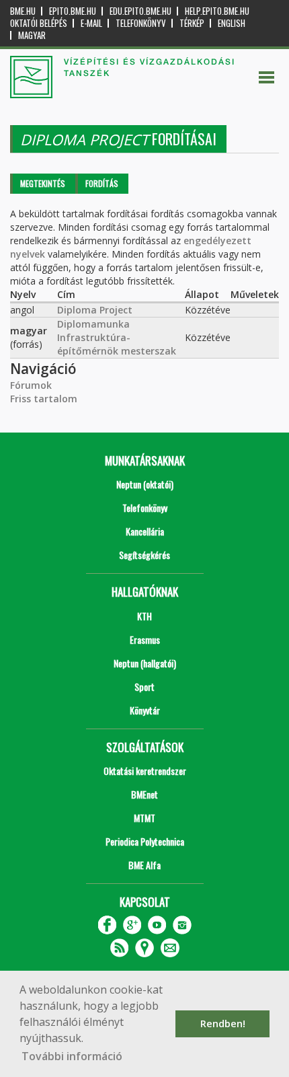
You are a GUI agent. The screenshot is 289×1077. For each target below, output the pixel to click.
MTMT (144, 818)
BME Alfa (144, 865)
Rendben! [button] (222, 1023)
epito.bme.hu (72, 11)
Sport (144, 686)
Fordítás (101, 183)
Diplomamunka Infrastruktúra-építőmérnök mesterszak (116, 337)
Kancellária (145, 531)
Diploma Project (94, 309)
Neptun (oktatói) (144, 484)
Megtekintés (42, 183)
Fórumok (31, 385)
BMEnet (144, 794)
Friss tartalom (43, 398)
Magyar (32, 35)
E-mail (91, 23)
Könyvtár (145, 710)
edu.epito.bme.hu (140, 11)
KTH (144, 616)
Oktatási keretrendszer (145, 771)
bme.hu (23, 11)
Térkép (191, 23)
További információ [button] (72, 1056)
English (231, 23)
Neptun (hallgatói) (145, 663)
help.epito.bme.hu (217, 11)
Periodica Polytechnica (145, 841)
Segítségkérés (144, 555)
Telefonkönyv (141, 23)
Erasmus (145, 639)
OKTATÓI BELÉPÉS (38, 23)
